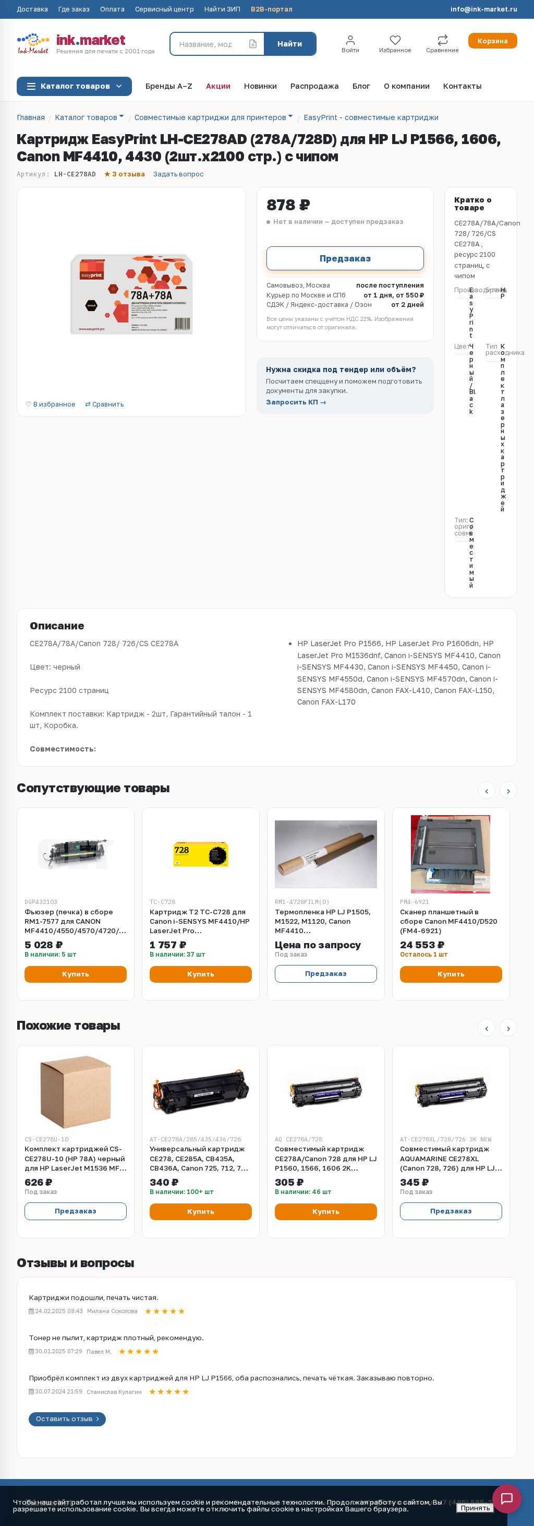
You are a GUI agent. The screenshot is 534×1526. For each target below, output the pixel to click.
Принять (475, 1508)
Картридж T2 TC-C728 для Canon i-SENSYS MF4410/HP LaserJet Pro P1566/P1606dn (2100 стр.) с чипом (200, 922)
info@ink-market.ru (484, 9)
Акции (218, 86)
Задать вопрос (178, 174)
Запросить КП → (296, 402)
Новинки (260, 86)
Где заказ (74, 9)
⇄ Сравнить (104, 404)
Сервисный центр (164, 9)
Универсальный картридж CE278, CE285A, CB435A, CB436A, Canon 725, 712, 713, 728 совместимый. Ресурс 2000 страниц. (200, 1158)
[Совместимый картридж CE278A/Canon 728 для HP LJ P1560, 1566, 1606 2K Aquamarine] (326, 1092)
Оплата (112, 9)
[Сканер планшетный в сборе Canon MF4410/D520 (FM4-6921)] (451, 854)
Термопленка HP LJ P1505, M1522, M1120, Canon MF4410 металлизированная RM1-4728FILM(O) (323, 922)
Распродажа (314, 86)
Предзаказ (345, 258)
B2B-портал (272, 9)
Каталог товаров (75, 85)
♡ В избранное (51, 404)
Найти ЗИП (222, 9)
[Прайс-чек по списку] (253, 44)
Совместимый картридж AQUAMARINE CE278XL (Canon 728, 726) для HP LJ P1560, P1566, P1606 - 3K (447, 1158)
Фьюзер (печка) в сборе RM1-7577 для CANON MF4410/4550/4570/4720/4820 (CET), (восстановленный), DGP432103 (76, 922)
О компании (407, 86)
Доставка (32, 9)
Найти (289, 43)
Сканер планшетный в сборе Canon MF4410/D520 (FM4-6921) (448, 921)
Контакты (462, 86)
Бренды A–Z (168, 86)
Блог (361, 86)
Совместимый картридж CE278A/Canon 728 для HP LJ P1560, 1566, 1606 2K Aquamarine (326, 1158)
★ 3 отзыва (124, 174)
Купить (75, 974)
